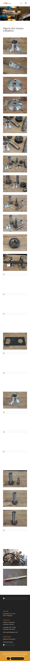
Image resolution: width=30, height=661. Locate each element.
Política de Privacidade (9, 639)
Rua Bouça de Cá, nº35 (9, 613)
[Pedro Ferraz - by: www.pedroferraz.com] (15, 54)
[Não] (28, 656)
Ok (8, 658)
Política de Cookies (8, 642)
